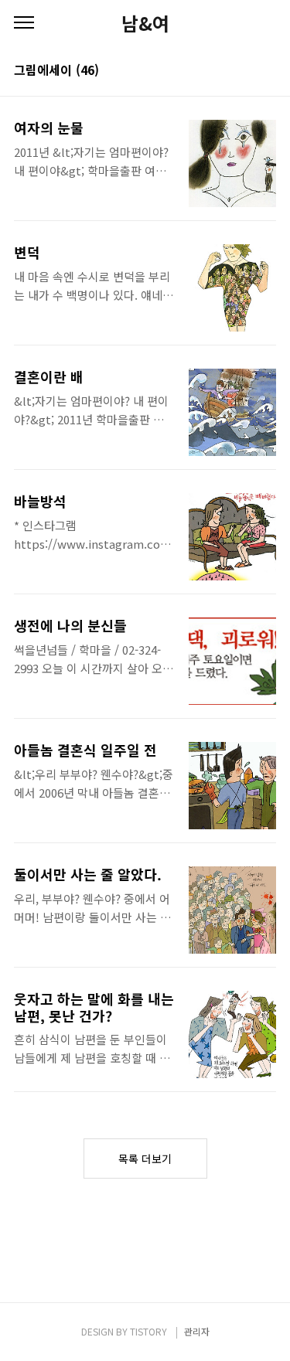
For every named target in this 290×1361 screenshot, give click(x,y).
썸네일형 (245, 71)
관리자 (197, 1331)
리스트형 (267, 71)
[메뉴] (24, 23)
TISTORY (148, 1331)
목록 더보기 (145, 1158)
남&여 (145, 23)
